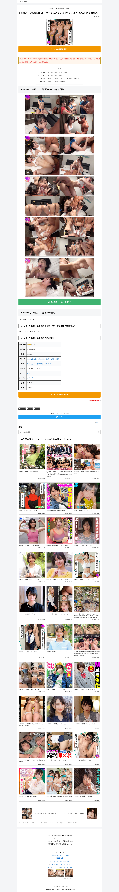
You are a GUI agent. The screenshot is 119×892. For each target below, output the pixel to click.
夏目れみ (48, 364)
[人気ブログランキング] (59, 855)
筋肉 (47, 359)
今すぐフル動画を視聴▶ (59, 49)
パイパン (41, 359)
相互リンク (65, 886)
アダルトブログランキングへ (59, 862)
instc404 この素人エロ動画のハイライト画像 (54, 72)
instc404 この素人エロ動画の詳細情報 (53, 81)
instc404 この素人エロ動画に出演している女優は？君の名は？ (60, 78)
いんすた (30, 373)
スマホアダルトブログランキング (59, 867)
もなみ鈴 (40, 364)
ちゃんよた (31, 364)
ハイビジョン (32, 359)
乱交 (57, 359)
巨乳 (52, 359)
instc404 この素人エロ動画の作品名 (51, 75)
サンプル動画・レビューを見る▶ (59, 302)
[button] (98, 432)
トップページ (56, 886)
